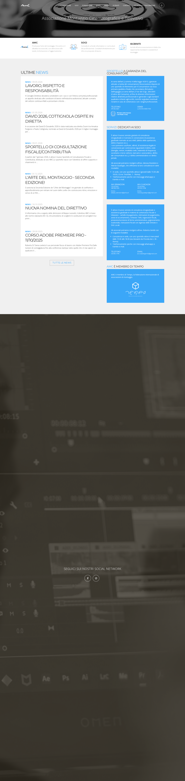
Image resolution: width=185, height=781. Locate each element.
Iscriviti (116, 5)
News (98, 5)
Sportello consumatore (144, 5)
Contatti (126, 5)
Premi (106, 5)
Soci (76, 5)
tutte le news (61, 262)
